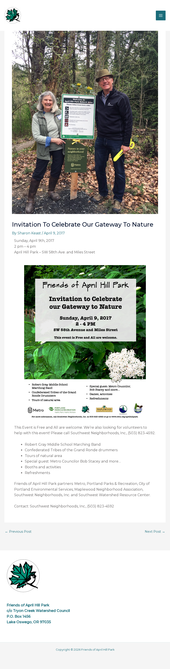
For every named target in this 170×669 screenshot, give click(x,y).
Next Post (155, 532)
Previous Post (18, 532)
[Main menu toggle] (161, 15)
